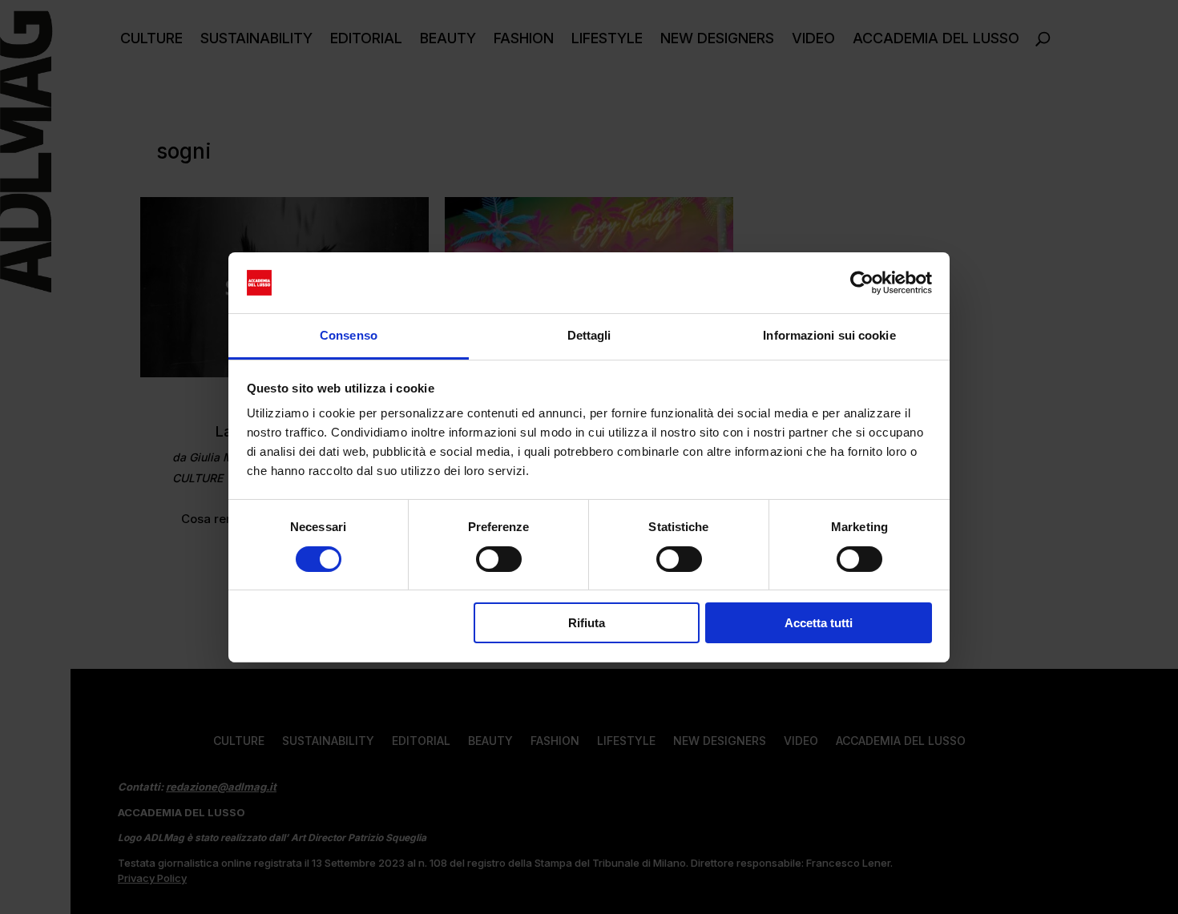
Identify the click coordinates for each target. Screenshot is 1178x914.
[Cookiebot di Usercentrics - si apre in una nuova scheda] (862, 283)
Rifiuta (586, 623)
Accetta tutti (819, 623)
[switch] (499, 559)
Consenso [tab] (348, 335)
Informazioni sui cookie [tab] (829, 335)
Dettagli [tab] (589, 335)
